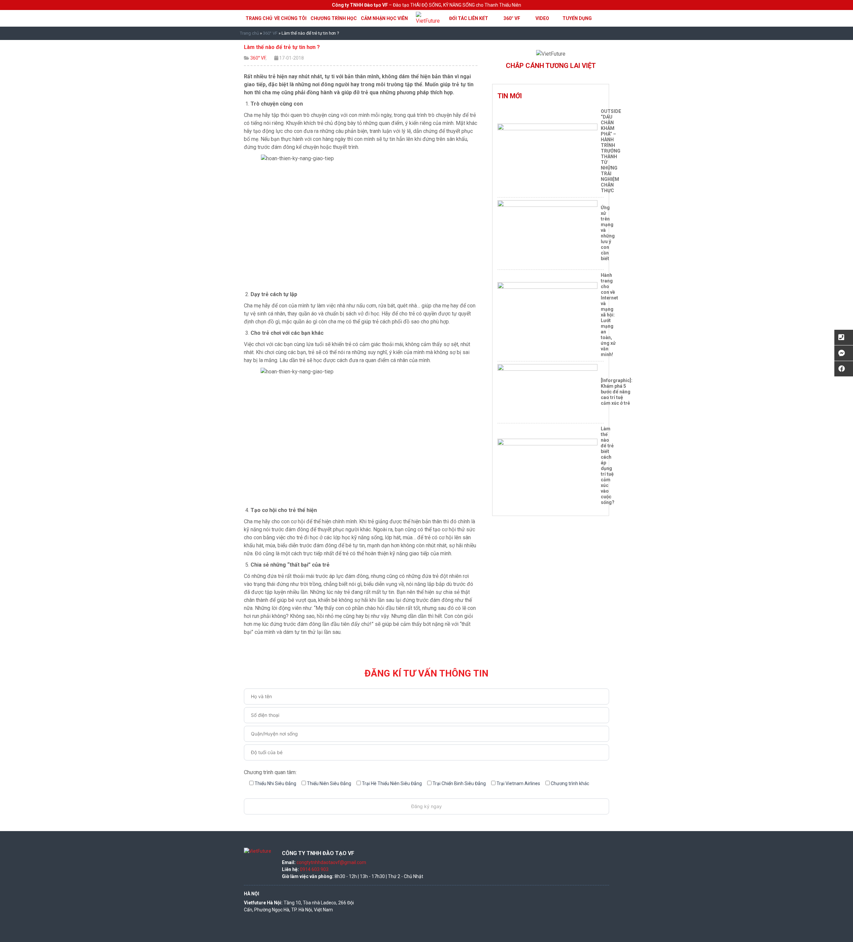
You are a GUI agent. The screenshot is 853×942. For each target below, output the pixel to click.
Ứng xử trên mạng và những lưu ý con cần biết (608, 233)
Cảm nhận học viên (384, 18)
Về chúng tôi (290, 18)
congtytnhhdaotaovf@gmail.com (331, 862)
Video (542, 18)
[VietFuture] (429, 18)
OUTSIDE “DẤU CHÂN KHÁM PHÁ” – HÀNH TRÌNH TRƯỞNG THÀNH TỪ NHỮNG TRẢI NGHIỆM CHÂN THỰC (611, 151)
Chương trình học (334, 18)
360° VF (511, 18)
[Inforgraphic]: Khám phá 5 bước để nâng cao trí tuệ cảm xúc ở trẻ (616, 392)
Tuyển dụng (577, 18)
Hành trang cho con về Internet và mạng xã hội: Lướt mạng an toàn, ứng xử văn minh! (609, 314)
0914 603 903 (314, 869)
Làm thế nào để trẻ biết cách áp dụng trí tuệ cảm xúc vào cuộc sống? (607, 465)
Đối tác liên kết (468, 18)
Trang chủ (259, 18)
